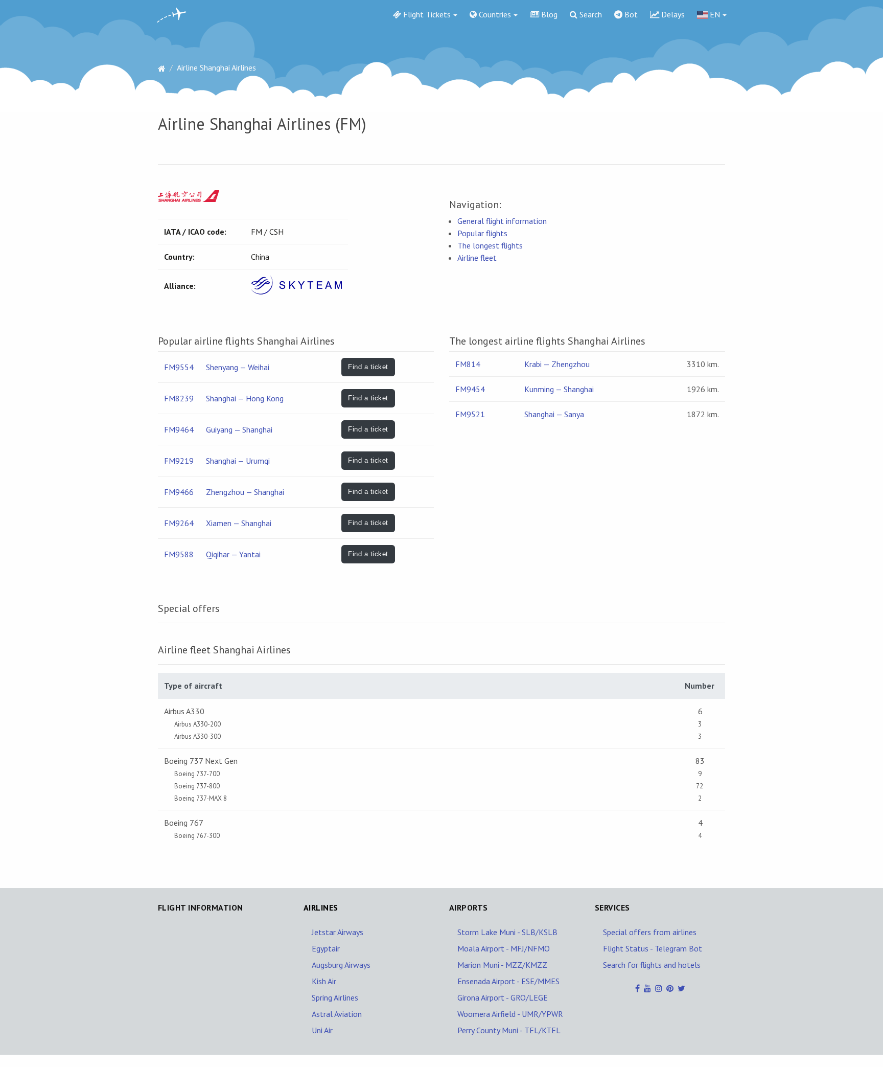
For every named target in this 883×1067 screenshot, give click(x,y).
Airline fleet (477, 258)
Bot (630, 14)
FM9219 (179, 461)
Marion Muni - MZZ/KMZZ (502, 965)
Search (589, 14)
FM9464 (179, 429)
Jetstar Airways (337, 932)
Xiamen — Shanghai (238, 523)
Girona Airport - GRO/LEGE (502, 997)
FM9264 (179, 523)
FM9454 (470, 389)
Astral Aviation (337, 1014)
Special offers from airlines (649, 932)
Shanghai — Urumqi (238, 461)
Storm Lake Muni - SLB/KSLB (507, 932)
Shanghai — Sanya (554, 414)
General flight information (502, 221)
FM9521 (470, 414)
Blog (548, 14)
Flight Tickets (426, 14)
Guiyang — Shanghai (239, 429)
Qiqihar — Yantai (233, 554)
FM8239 (179, 398)
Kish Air (324, 981)
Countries (494, 14)
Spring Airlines (335, 997)
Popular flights (482, 233)
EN (714, 14)
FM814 (467, 364)
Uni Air (322, 1030)
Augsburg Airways (341, 965)
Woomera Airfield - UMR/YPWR (510, 1014)
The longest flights (490, 245)
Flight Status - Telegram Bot (652, 948)
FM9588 (179, 554)
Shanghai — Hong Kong (245, 398)
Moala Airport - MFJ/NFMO (503, 948)
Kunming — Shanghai (559, 389)
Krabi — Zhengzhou (557, 364)
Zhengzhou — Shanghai (245, 492)
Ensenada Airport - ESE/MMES (508, 981)
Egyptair (326, 948)
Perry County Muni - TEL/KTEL (509, 1030)
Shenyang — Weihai (237, 367)
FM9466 (179, 492)
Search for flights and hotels (652, 965)
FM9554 (179, 367)
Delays (672, 14)
